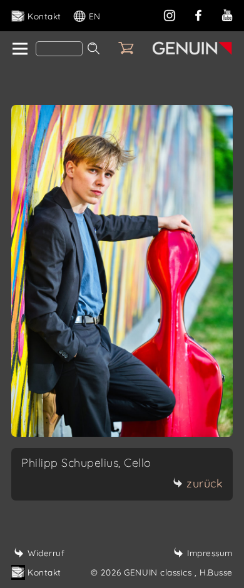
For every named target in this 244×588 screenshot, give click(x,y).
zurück (204, 483)
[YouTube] (227, 14)
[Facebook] (198, 14)
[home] (19, 49)
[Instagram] (169, 14)
